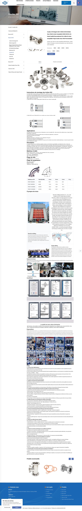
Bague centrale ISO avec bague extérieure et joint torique (15, 46)
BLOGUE (63, 508)
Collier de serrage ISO (13, 40)
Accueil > (10, 27)
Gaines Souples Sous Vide (13, 65)
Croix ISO (11, 56)
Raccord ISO (22, 17)
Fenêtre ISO (11, 58)
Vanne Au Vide (11, 68)
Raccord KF (10, 34)
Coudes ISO (28, 17)
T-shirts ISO (11, 54)
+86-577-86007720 (11, 496)
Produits (17, 17)
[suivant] (44, 50)
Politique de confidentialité (56, 508)
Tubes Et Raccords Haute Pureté (15, 72)
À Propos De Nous (49, 489)
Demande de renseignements (51, 54)
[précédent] (27, 50)
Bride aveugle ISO (12, 43)
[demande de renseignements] (80, 251)
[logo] (5, 2)
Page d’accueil (12, 17)
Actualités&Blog (49, 493)
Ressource (48, 495)
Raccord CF (10, 61)
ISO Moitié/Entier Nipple (14, 48)
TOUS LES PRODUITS (12, 31)
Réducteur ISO (12, 50)
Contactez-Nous (20, 4)
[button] (70, 459)
